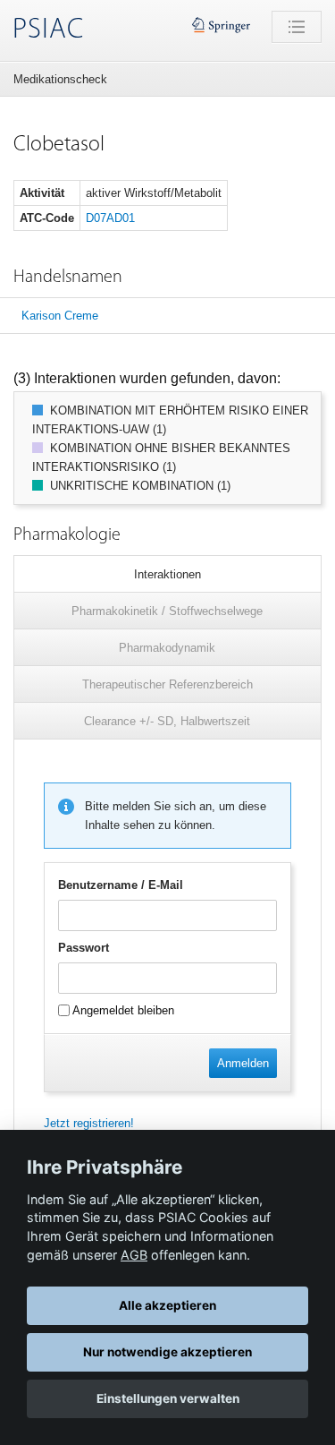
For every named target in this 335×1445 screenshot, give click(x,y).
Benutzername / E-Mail (120, 885)
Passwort (83, 947)
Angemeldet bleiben (122, 1010)
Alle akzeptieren (167, 1305)
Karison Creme (59, 315)
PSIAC (48, 30)
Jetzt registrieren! (89, 1123)
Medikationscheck (60, 79)
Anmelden (243, 1063)
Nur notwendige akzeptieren (167, 1352)
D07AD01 (110, 218)
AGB (134, 1254)
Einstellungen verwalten (167, 1398)
